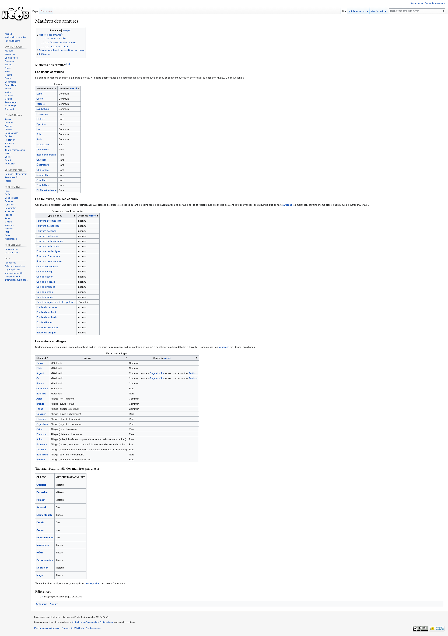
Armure (54, 604)
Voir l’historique (378, 11)
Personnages (11, 102)
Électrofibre (42, 164)
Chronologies (11, 58)
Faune (8, 68)
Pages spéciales (12, 269)
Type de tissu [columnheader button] (45, 88)
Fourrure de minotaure (49, 261)
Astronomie (10, 54)
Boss (7, 191)
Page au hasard (12, 41)
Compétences (11, 133)
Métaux (8, 99)
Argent (40, 373)
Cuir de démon (44, 291)
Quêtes (8, 157)
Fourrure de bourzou (47, 225)
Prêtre (39, 552)
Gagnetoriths (156, 373)
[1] (68, 64)
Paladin (40, 499)
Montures (9, 228)
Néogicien (42, 567)
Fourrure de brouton (47, 246)
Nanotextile (42, 144)
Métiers (8, 153)
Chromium (42, 388)
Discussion (46, 11)
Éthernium (42, 454)
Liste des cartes (12, 252)
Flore (7, 71)
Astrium (40, 459)
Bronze (40, 403)
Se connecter (416, 3)
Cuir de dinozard (45, 281)
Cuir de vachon (44, 276)
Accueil (8, 34)
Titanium (41, 449)
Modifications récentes (15, 37)
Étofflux (40, 119)
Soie (38, 134)
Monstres (9, 225)
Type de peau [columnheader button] (54, 215)
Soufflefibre (42, 185)
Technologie (10, 105)
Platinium (41, 434)
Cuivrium (41, 413)
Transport (9, 109)
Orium (39, 429)
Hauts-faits (10, 211)
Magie (8, 92)
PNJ (7, 232)
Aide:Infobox (11, 239)
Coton (39, 98)
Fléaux (8, 78)
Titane (39, 408)
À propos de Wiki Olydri (73, 628)
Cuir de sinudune (45, 286)
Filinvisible (42, 114)
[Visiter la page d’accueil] (15, 14)
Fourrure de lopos (46, 230)
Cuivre (40, 363)
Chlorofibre (42, 169)
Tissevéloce (42, 149)
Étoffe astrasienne (46, 190)
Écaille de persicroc (47, 307)
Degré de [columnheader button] (68, 88)
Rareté (8, 160)
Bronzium (41, 444)
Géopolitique (11, 85)
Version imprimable (14, 273)
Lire (344, 11)
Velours (40, 103)
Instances (9, 143)
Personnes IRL (12, 177)
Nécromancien (45, 537)
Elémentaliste (44, 514)
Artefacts (9, 51)
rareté (73, 88)
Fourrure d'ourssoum (48, 256)
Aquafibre (41, 180)
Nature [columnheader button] (87, 358)
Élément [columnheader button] (41, 358)
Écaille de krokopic (46, 312)
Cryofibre (41, 159)
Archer (40, 530)
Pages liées (10, 263)
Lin (38, 129)
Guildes (8, 136)
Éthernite (41, 393)
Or (37, 378)
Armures (9, 122)
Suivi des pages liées (15, 266)
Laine (39, 93)
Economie (9, 61)
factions (193, 373)
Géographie (10, 82)
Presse (8, 181)
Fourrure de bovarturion (49, 241)
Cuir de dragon (44, 297)
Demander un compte (435, 3)
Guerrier (41, 484)
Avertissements (93, 628)
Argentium (42, 424)
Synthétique (43, 108)
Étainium (41, 419)
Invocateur (42, 545)
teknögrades (92, 583)
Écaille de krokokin (46, 317)
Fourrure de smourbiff (48, 220)
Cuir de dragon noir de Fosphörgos (55, 302)
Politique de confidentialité (46, 628)
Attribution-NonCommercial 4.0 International (92, 622)
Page (35, 11)
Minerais (9, 95)
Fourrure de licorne (47, 236)
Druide (40, 522)
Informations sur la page (16, 280)
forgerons (224, 347)
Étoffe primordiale (46, 154)
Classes (8, 129)
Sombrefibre (43, 175)
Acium (39, 439)
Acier (39, 398)
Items (7, 147)
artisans (287, 204)
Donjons (9, 201)
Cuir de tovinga (44, 271)
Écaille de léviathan (47, 327)
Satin (39, 139)
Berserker (42, 492)
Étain (39, 368)
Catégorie (41, 604)
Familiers (9, 205)
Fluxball (8, 75)
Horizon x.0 (10, 140)
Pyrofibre (41, 124)
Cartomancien (44, 560)
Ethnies (8, 64)
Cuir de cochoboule (47, 266)
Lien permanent (12, 276)
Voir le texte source (358, 11)
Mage (39, 575)
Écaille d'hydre (44, 322)
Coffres (8, 194)
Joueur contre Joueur (15, 150)
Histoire (8, 88)
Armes (8, 119)
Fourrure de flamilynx (48, 251)
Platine (40, 383)
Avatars (8, 126)
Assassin (41, 507)
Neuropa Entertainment (16, 174)
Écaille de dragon (46, 332)
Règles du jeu (11, 249)
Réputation (10, 164)
